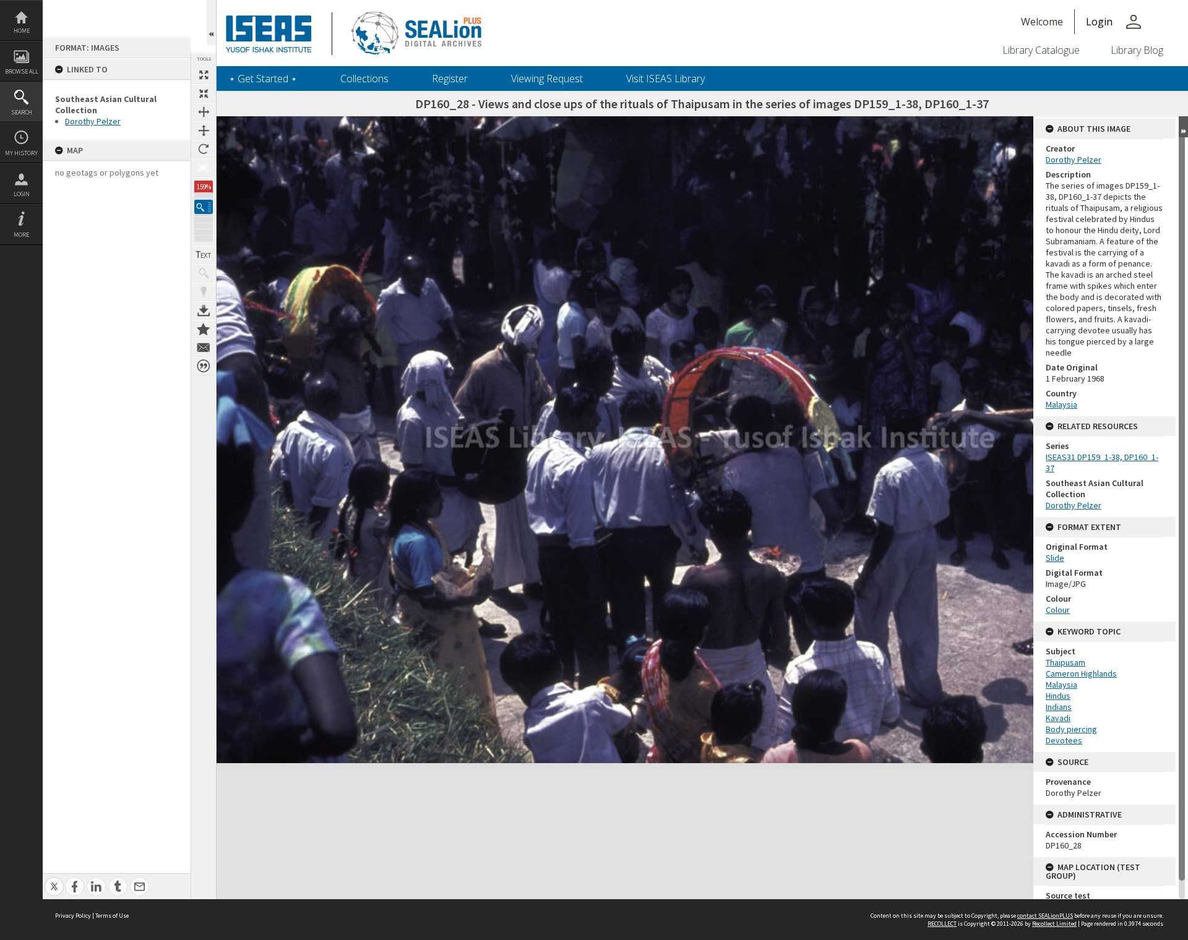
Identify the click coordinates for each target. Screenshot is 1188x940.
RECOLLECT (942, 924)
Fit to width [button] (203, 112)
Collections (364, 78)
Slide (1055, 557)
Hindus (1058, 695)
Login (22, 194)
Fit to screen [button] (203, 93)
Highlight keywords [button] (203, 292)
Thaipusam (1065, 662)
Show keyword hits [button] (203, 273)
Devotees (1064, 740)
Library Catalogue (1041, 50)
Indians (1059, 706)
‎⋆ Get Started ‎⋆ (263, 78)
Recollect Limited (1054, 924)
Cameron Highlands (1081, 673)
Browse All (21, 71)
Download (203, 310)
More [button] (21, 235)
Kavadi (1058, 718)
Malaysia (1061, 404)
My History (21, 153)
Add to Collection (203, 329)
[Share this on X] (54, 880)
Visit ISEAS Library (665, 78)
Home (22, 31)
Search (21, 112)
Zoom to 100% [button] (203, 167)
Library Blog (1137, 50)
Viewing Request (547, 78)
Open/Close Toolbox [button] (211, 22)
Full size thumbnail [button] (203, 75)
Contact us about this (203, 347)
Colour (1058, 609)
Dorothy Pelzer (93, 121)
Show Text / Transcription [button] (203, 255)
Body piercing (1071, 729)
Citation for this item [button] (203, 366)
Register (450, 78)
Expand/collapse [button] (1183, 126)
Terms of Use (112, 916)
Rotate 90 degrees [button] (203, 149)
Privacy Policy (73, 916)
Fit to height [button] (203, 130)
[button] (203, 207)
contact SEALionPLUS (1045, 916)
